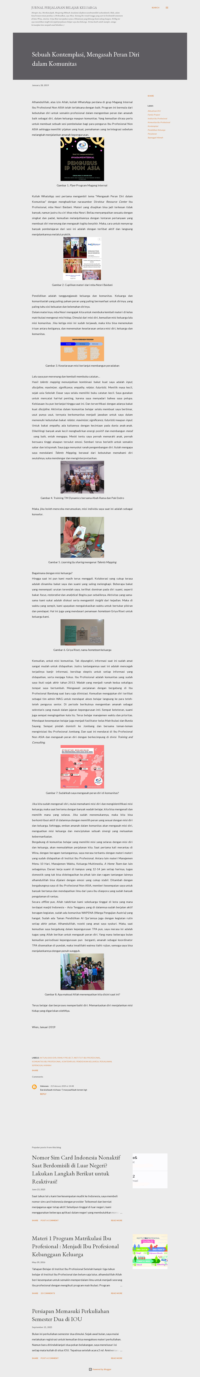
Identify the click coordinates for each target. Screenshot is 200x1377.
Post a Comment (50, 1220)
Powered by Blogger (101, 1369)
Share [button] (151, 96)
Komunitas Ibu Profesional (159, 122)
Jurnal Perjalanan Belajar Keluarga (64, 7)
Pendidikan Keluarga (156, 130)
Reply (43, 1094)
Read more (116, 1220)
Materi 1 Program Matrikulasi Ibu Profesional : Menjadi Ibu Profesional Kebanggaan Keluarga (75, 1246)
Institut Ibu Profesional (157, 118)
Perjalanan (152, 134)
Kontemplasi (153, 126)
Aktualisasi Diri (154, 111)
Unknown (44, 1086)
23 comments (48, 1293)
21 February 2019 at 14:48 (62, 1086)
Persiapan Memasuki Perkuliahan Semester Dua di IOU (70, 1315)
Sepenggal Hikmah (155, 137)
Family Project (154, 115)
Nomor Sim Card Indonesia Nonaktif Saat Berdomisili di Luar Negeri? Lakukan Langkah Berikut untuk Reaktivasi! (76, 1169)
